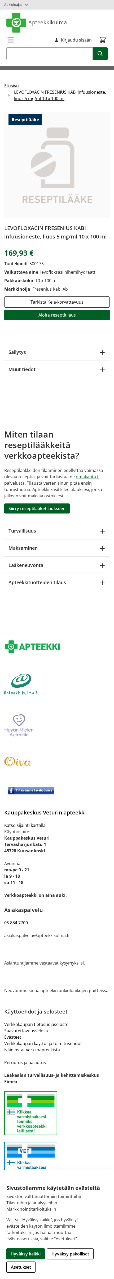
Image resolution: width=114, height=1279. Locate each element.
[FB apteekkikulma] (57, 790)
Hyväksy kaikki (26, 1254)
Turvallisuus (22, 531)
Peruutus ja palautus (25, 1062)
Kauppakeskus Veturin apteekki (45, 812)
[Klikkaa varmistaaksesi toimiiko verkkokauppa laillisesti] (57, 1113)
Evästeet (12, 1037)
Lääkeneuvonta (25, 565)
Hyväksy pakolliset (70, 1254)
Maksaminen (23, 548)
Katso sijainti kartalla (25, 825)
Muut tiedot (22, 369)
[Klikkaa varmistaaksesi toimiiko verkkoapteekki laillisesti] (57, 1164)
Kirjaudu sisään (76, 40)
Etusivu (11, 86)
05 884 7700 (16, 923)
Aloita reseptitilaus (57, 315)
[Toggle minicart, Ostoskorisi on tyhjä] (103, 40)
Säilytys (17, 352)
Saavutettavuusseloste (27, 1031)
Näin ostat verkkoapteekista (32, 1050)
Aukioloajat (13, 4)
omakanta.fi (87, 477)
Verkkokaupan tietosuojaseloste (36, 1024)
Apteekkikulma (47, 22)
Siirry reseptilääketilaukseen (36, 508)
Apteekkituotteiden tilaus (37, 582)
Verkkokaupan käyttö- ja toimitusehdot (43, 1043)
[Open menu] (10, 40)
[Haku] (100, 53)
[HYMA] (57, 726)
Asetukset (21, 1267)
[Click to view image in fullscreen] (57, 165)
